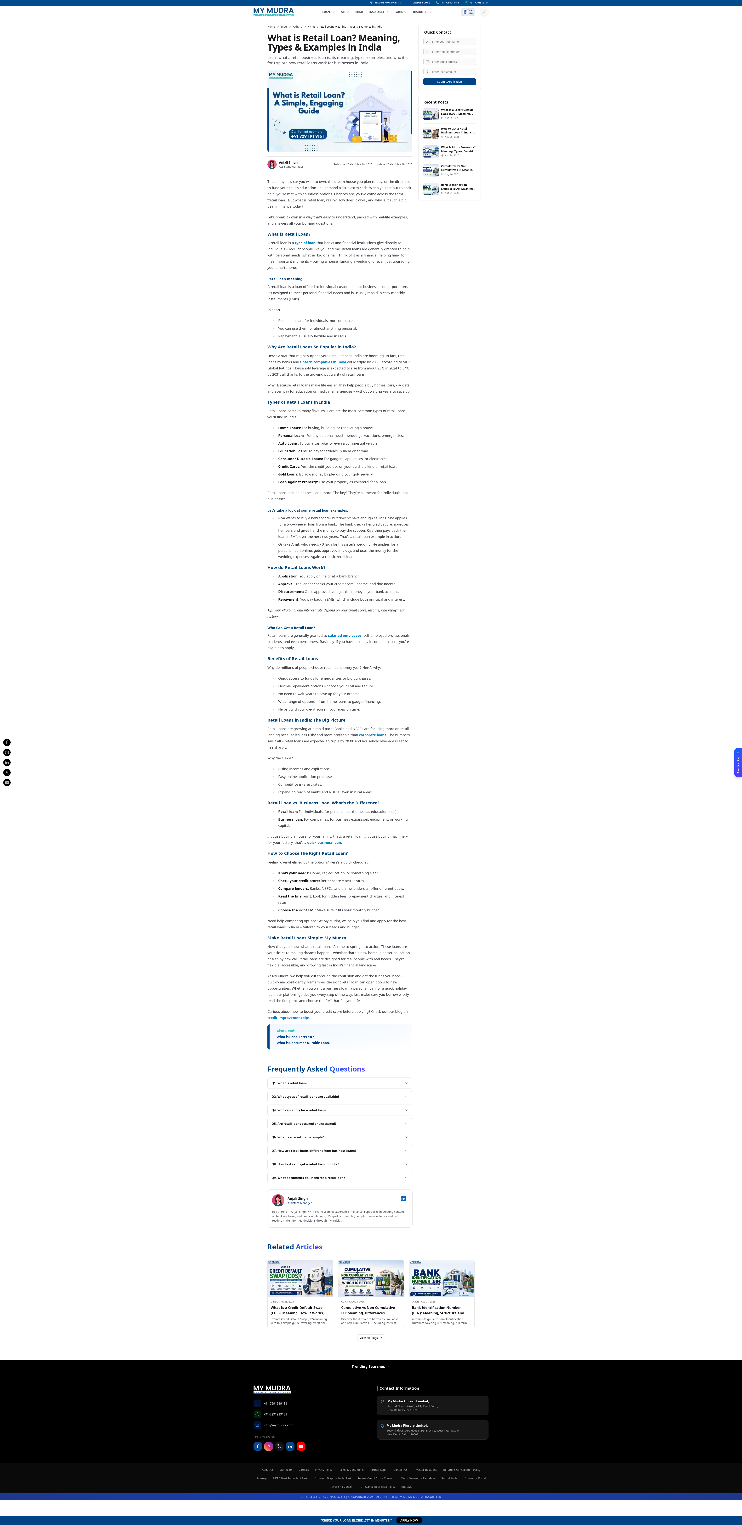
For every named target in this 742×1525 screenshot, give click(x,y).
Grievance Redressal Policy (378, 1486)
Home (271, 26)
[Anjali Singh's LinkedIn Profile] (403, 1198)
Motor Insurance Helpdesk (418, 1478)
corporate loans (372, 735)
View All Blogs (369, 1338)
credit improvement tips (288, 1017)
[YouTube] (301, 1446)
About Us (268, 1470)
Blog (284, 26)
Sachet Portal (449, 1478)
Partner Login (378, 1470)
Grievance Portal (475, 1478)
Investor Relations (425, 1470)
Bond (359, 12)
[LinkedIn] (7, 762)
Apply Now (409, 1520)
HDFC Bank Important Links (291, 1478)
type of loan (305, 242)
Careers (304, 1470)
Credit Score (421, 2)
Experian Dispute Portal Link (333, 1478)
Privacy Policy (323, 1470)
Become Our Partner (388, 2)
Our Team (286, 1470)
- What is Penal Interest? (294, 1037)
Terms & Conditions (351, 1470)
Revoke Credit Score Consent (376, 1478)
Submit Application (449, 81)
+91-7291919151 (449, 2)
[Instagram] (7, 752)
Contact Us (401, 1470)
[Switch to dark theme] (484, 11)
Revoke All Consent (342, 1486)
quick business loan (324, 842)
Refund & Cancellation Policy (461, 1470)
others (297, 26)
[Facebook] (7, 742)
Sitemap (261, 1478)
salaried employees (345, 635)
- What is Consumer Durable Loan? (302, 1043)
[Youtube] (7, 782)
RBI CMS (406, 1486)
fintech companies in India (323, 362)
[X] (7, 772)
